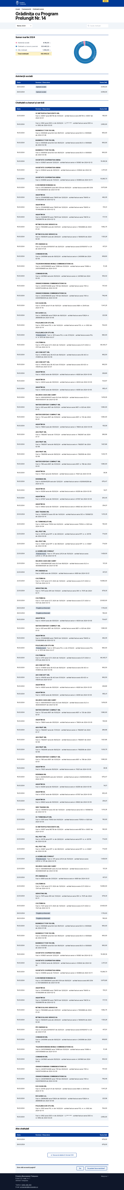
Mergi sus (104, 1176)
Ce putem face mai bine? (96, 1168)
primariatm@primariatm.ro (29, 1187)
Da (80, 1168)
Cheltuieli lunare (38, 9)
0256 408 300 (26, 1185)
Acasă (18, 9)
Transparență (26, 9)
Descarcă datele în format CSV (63, 1155)
